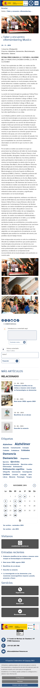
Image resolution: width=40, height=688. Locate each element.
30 (15, 515)
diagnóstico (25, 458)
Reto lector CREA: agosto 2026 (25, 401)
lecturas (15, 474)
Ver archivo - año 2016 (11, 529)
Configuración (20, 677)
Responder (6, 361)
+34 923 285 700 (13, 645)
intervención (16, 472)
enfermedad (7, 466)
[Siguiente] (34, 485)
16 (15, 506)
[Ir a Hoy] (20, 520)
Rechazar (20, 681)
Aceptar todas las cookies (20, 685)
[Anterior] (5, 485)
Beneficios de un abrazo (22, 415)
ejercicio (6, 462)
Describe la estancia (21, 428)
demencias (10, 458)
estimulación (17, 466)
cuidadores (15, 450)
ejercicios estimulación (11, 464)
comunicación (16, 448)
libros (5, 477)
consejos (25, 448)
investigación (27, 472)
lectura (6, 474)
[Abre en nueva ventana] (14, 3)
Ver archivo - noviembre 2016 (13, 525)
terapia (29, 477)
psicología (20, 477)
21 (5, 511)
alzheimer (7, 444)
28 (6, 515)
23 (15, 511)
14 (5, 506)
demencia (9, 453)
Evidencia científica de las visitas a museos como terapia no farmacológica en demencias (25, 388)
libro (30, 474)
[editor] (22, 335)
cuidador (6, 450)
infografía (6, 472)
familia (29, 469)
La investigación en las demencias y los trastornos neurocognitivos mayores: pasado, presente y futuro (19, 576)
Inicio (3, 11)
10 (20, 501)
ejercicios (15, 462)
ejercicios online (26, 464)
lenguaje (23, 474)
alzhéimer (22, 444)
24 (20, 511)
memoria (12, 477)
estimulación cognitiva (13, 469)
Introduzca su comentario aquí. (18, 328)
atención (6, 448)
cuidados (25, 450)
